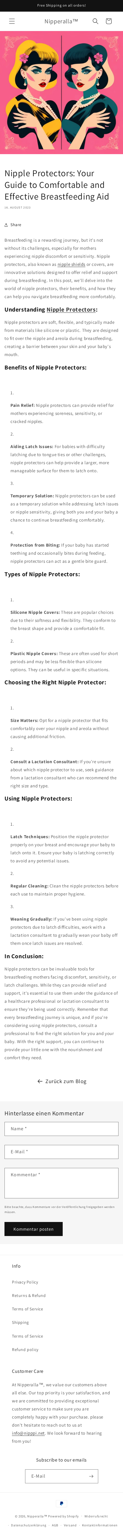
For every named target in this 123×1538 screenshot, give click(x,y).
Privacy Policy (25, 1282)
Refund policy (25, 1349)
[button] (12, 21)
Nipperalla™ (37, 1516)
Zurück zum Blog (66, 1081)
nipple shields (71, 264)
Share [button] (15, 224)
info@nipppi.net (28, 1433)
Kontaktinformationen (99, 1525)
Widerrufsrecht (96, 1516)
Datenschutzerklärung (28, 1525)
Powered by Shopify (63, 1516)
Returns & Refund (29, 1295)
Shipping (20, 1322)
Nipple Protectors (71, 309)
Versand (70, 1525)
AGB (55, 1525)
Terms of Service (27, 1309)
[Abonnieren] (91, 1476)
